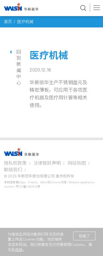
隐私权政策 (15, 162)
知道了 (84, 236)
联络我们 (13, 169)
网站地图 (77, 162)
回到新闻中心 (18, 67)
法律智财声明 (47, 162)
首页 (8, 21)
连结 (18, 249)
